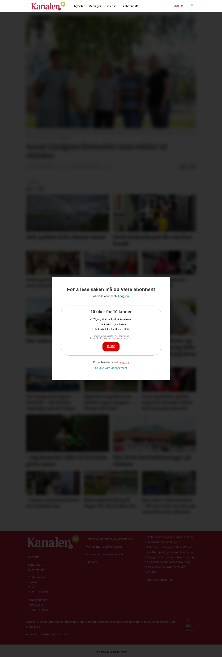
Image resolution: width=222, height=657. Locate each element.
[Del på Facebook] (182, 167)
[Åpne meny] (192, 6)
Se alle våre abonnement (111, 368)
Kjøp (111, 346)
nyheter (33, 181)
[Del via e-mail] (193, 167)
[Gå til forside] (48, 6)
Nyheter (79, 6)
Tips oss (111, 6)
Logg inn (178, 6)
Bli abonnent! (129, 6)
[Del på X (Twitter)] (187, 167)
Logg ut (190, 629)
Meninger (95, 6)
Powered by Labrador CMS (111, 651)
